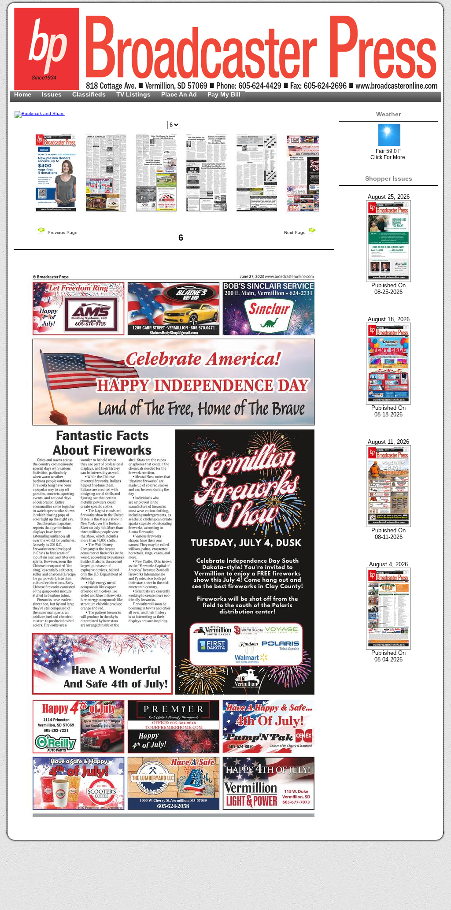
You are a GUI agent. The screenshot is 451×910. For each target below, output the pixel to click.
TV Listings (134, 94)
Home (23, 94)
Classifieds (89, 94)
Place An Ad (180, 94)
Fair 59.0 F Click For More (387, 154)
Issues (52, 94)
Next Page (295, 232)
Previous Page (62, 232)
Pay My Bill (223, 94)
